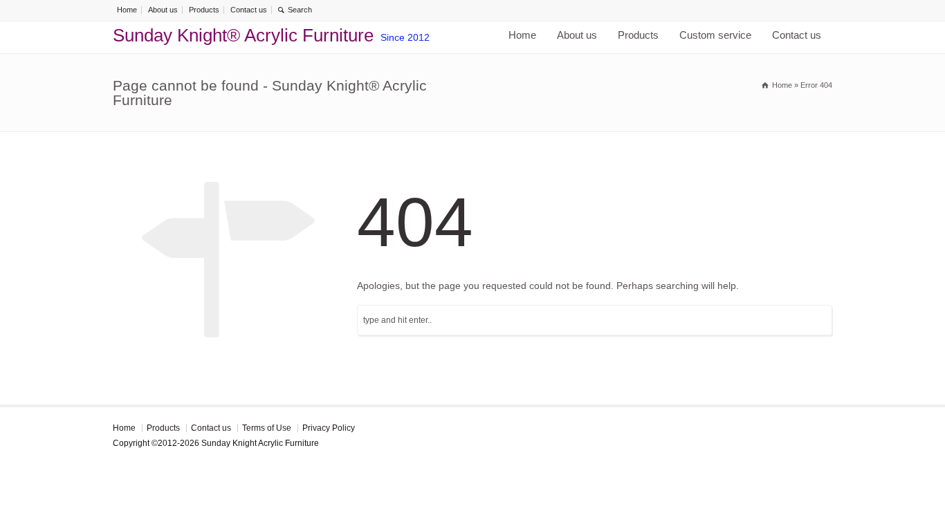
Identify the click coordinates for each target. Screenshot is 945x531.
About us (163, 10)
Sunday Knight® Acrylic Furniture (243, 35)
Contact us (248, 10)
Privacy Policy (328, 428)
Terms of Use (266, 428)
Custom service (715, 35)
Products (204, 10)
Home (127, 10)
